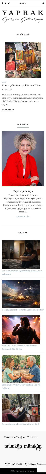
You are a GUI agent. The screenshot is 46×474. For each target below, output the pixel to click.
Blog (4, 82)
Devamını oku (8, 110)
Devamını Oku (23, 216)
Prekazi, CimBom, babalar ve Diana (21, 85)
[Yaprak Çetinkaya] (23, 16)
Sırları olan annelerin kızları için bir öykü (20, 424)
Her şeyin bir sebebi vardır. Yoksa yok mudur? (23, 310)
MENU (23, 3)
